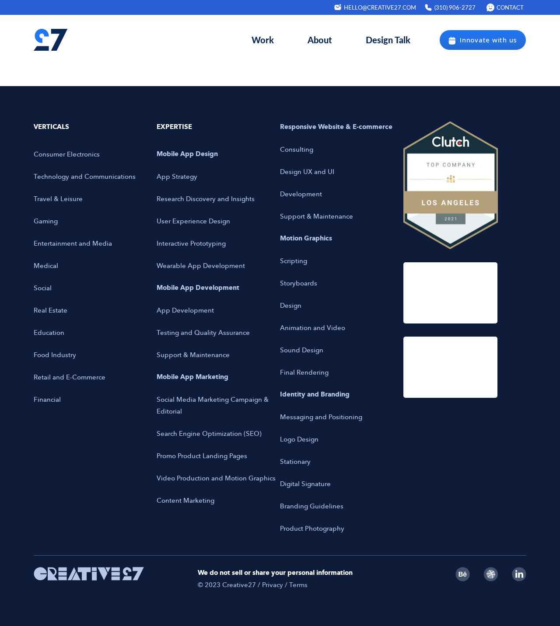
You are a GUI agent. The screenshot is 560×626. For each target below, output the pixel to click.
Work (263, 40)
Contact (510, 7)
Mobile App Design (187, 154)
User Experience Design (193, 221)
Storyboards (298, 283)
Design (290, 305)
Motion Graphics (306, 238)
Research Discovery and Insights (206, 198)
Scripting (293, 260)
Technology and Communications (85, 176)
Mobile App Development (198, 287)
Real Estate (50, 310)
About (320, 40)
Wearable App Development (201, 265)
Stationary (295, 461)
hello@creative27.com (380, 7)
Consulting (296, 149)
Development (301, 193)
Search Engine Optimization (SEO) (209, 433)
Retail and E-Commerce (69, 377)
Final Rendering (304, 372)
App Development (185, 310)
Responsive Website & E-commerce (336, 126)
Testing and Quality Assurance (203, 332)
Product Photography (312, 528)
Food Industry (55, 354)
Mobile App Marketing (192, 377)
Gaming (46, 221)
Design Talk (388, 40)
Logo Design (299, 439)
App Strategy (177, 176)
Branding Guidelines (311, 506)
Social (43, 287)
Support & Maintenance (193, 354)
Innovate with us (488, 39)
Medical (46, 265)
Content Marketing (185, 500)
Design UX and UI (307, 171)
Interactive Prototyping (191, 243)
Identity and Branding (315, 394)
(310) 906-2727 (455, 7)
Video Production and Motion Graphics (216, 478)
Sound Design (301, 349)
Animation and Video (312, 327)
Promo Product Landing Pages (202, 455)
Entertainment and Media (73, 243)
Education (49, 332)
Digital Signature (305, 483)
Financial (47, 399)
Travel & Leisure (58, 198)
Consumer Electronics (67, 154)
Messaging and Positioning (321, 416)
